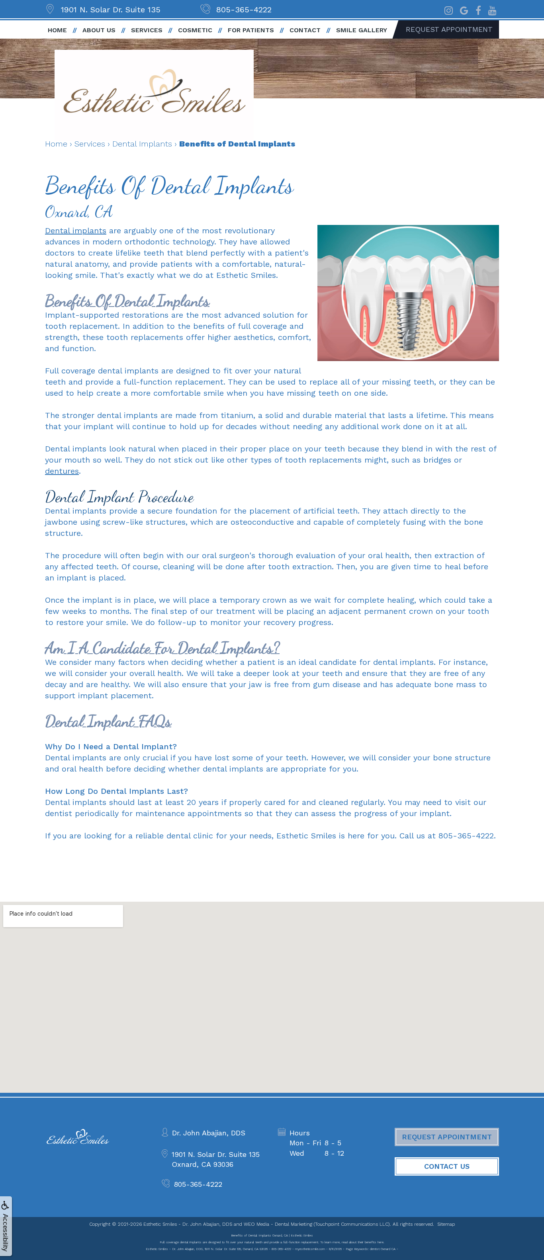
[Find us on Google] (464, 9)
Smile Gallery (361, 30)
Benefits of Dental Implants (127, 300)
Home (57, 30)
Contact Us (447, 1166)
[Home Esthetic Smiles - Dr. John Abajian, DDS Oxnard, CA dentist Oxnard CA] (154, 95)
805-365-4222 (244, 9)
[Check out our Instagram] (448, 9)
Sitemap (446, 1224)
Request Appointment (449, 29)
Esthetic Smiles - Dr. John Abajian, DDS (187, 1224)
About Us (98, 30)
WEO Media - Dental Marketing (278, 1224)
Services (146, 30)
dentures (62, 471)
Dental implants (75, 230)
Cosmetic (195, 30)
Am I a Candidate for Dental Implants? (162, 647)
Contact (305, 30)
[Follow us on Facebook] (478, 9)
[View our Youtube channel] (492, 9)
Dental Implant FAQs (108, 721)
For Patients (251, 30)
